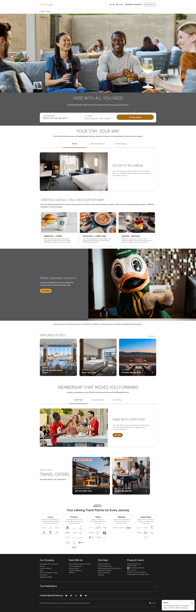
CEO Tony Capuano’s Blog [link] (48, 572)
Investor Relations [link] (45, 568)
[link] (59, 228)
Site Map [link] (101, 575)
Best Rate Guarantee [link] (105, 570)
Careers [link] (42, 566)
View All (150, 336)
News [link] (41, 570)
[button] (120, 4)
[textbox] (59, 118)
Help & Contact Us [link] (104, 564)
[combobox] (59, 117)
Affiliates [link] (71, 572)
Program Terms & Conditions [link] (136, 572)
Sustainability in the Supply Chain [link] (138, 574)
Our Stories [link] (43, 575)
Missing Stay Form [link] (104, 572)
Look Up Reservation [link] (104, 566)
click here (184, 608)
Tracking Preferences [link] (134, 564)
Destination (50, 116)
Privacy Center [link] (132, 565)
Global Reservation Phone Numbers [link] (109, 568)
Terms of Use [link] (131, 570)
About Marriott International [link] (48, 564)
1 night (89, 116)
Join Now (117, 435)
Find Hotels (136, 117)
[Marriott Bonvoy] (134, 4)
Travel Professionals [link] (75, 566)
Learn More (45, 291)
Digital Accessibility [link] (46, 577)
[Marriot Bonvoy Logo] (98, 505)
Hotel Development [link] (75, 570)
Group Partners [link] (74, 568)
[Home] (46, 5)
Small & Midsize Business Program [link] (80, 564)
